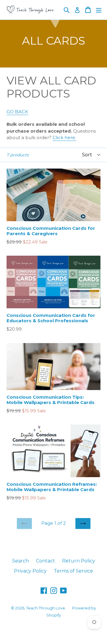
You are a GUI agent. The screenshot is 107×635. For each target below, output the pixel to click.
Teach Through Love (45, 608)
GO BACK (17, 111)
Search (20, 561)
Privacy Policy (30, 571)
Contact (45, 561)
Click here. (64, 137)
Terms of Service (73, 571)
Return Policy (78, 561)
